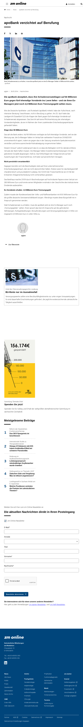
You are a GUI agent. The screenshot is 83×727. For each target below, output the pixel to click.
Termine (47, 700)
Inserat (66, 679)
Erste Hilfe (7, 702)
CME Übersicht (9, 706)
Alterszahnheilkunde (31, 706)
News (6, 674)
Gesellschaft (8, 687)
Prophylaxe (48, 674)
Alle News (7, 677)
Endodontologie (29, 689)
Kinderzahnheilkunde (31, 702)
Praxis (6, 684)
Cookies (24, 717)
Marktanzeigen (49, 691)
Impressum (49, 717)
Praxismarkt (68, 689)
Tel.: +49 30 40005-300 (12, 655)
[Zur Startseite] (18, 3)
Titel (6, 547)
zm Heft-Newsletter (57, 604)
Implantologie (28, 685)
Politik (6, 680)
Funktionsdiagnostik (50, 677)
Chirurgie (27, 699)
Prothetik (27, 696)
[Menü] (7, 4)
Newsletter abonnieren (15, 594)
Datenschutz (35, 717)
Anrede (7, 537)
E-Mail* (7, 527)
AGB (14, 717)
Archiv (26, 674)
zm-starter (68, 674)
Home (8, 9)
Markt (46, 688)
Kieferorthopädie (30, 692)
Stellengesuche (69, 685)
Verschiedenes (69, 692)
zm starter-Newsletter (37, 604)
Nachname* (9, 566)
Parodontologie (29, 682)
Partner (6, 717)
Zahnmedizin (8, 690)
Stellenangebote (69, 682)
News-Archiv (8, 694)
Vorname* (8, 556)
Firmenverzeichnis (50, 695)
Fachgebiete (29, 679)
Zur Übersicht (13, 244)
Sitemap (59, 717)
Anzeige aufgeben (70, 696)
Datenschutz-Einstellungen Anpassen (16, 721)
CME (6, 699)
